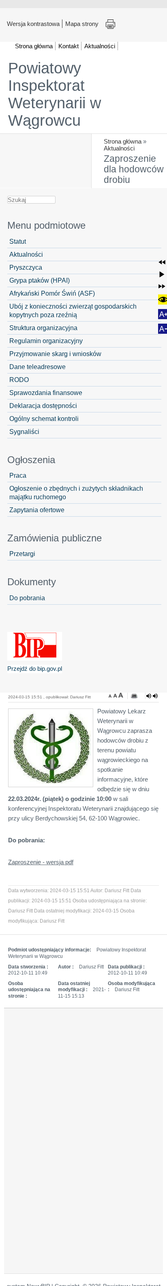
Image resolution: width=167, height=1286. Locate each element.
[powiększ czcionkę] (120, 695)
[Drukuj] (134, 696)
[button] (162, 262)
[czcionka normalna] (115, 695)
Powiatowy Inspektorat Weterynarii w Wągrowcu (54, 94)
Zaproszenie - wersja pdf (40, 862)
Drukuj (110, 24)
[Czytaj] (152, 696)
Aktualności (119, 148)
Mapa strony (81, 23)
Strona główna (122, 141)
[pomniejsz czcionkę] (111, 695)
